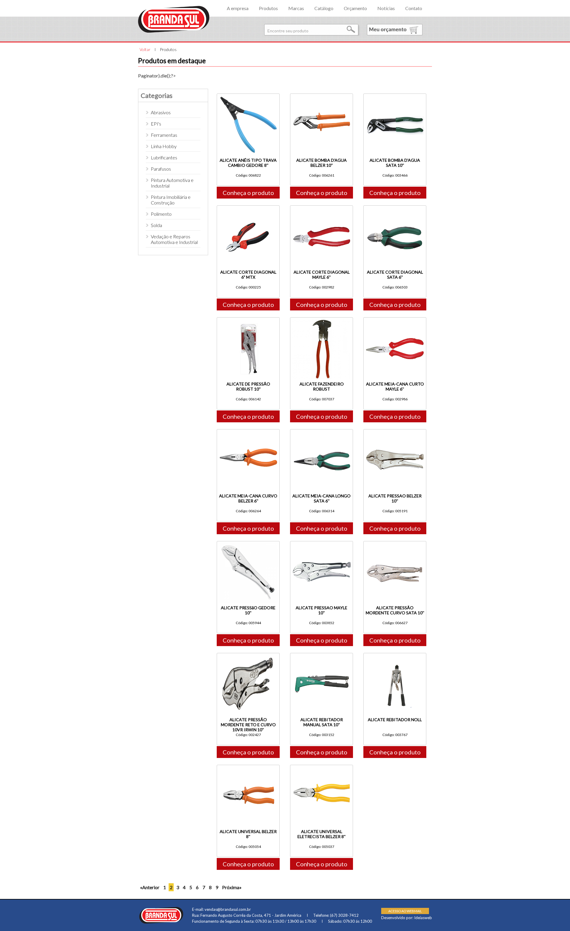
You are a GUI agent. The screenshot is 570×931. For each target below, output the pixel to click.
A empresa (237, 8)
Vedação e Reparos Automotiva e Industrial (174, 239)
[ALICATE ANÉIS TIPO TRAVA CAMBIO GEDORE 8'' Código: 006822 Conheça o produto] (248, 91)
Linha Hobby (164, 146)
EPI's (156, 123)
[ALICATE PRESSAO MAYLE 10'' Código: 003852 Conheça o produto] (321, 539)
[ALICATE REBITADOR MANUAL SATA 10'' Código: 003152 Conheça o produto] (321, 651)
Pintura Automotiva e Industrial (172, 182)
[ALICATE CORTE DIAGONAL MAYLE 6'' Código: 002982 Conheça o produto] (321, 203)
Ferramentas (164, 135)
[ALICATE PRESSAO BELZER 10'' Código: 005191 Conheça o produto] (395, 427)
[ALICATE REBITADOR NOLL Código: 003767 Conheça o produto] (395, 651)
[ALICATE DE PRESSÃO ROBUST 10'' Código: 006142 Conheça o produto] (248, 315)
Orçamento (355, 8)
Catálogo (323, 8)
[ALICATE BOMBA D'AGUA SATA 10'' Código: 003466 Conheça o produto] (395, 91)
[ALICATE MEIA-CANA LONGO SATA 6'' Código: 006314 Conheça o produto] (321, 427)
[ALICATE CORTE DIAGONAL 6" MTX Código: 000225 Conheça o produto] (248, 203)
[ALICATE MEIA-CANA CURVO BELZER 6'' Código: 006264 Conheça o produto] (248, 427)
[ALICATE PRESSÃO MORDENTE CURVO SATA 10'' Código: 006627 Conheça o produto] (395, 539)
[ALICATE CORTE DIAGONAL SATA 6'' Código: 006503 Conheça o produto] (395, 203)
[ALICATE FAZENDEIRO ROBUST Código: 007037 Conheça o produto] (321, 315)
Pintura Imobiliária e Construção (171, 199)
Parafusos (161, 169)
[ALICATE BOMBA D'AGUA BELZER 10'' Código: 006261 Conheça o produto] (321, 91)
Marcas (296, 8)
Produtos (268, 8)
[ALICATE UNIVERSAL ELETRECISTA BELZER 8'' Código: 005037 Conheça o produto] (321, 763)
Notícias (386, 8)
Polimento (161, 214)
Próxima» (232, 887)
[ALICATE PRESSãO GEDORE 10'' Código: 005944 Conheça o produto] (248, 539)
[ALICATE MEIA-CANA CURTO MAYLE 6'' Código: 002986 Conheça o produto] (395, 315)
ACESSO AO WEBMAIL (405, 911)
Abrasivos (161, 112)
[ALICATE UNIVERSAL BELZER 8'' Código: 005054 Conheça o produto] (248, 763)
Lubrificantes (164, 157)
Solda (156, 225)
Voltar (145, 49)
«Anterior (149, 887)
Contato (413, 8)
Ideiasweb (423, 917)
